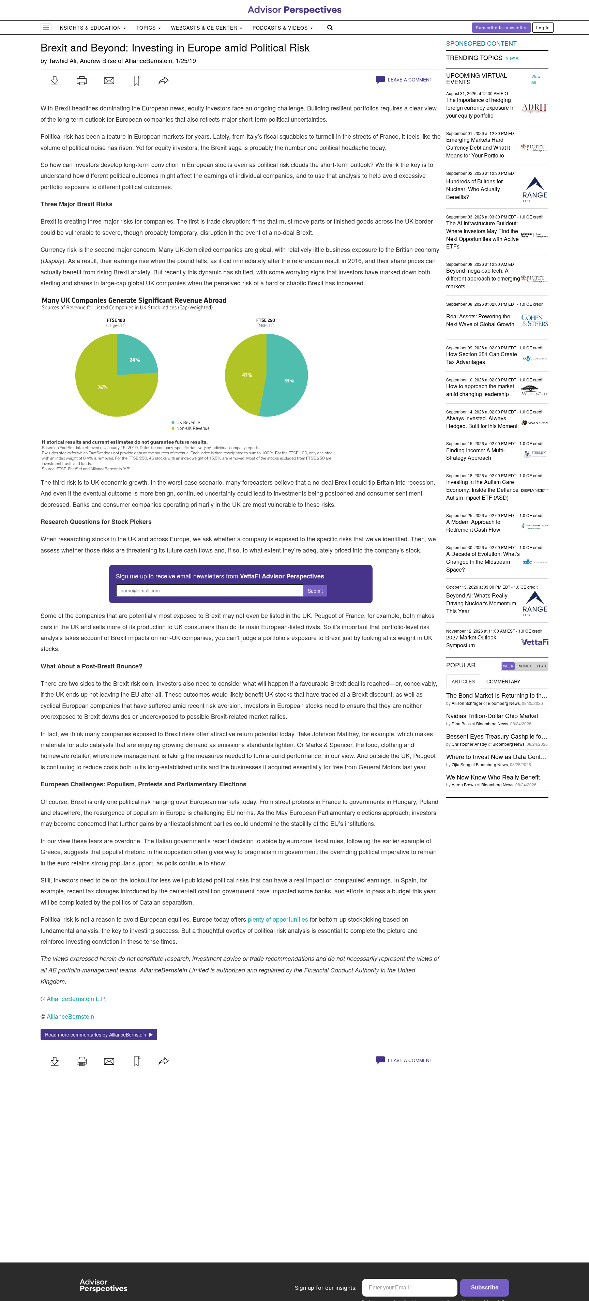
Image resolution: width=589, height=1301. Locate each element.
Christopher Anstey (469, 744)
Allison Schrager (467, 703)
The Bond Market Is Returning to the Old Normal (512, 695)
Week (508, 666)
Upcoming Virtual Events (476, 79)
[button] (54, 81)
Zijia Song (461, 764)
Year (541, 666)
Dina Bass (461, 723)
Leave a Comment (409, 79)
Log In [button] (543, 27)
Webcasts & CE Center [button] (205, 27)
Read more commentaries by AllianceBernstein (97, 1034)
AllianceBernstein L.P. (76, 998)
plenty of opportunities (278, 918)
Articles (463, 681)
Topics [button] (146, 27)
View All (513, 58)
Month (525, 666)
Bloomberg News (504, 703)
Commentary (503, 681)
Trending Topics (474, 57)
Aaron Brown (464, 784)
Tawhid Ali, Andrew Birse (82, 60)
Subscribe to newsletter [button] (501, 27)
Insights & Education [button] (90, 27)
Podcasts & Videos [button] (281, 27)
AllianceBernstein (148, 60)
